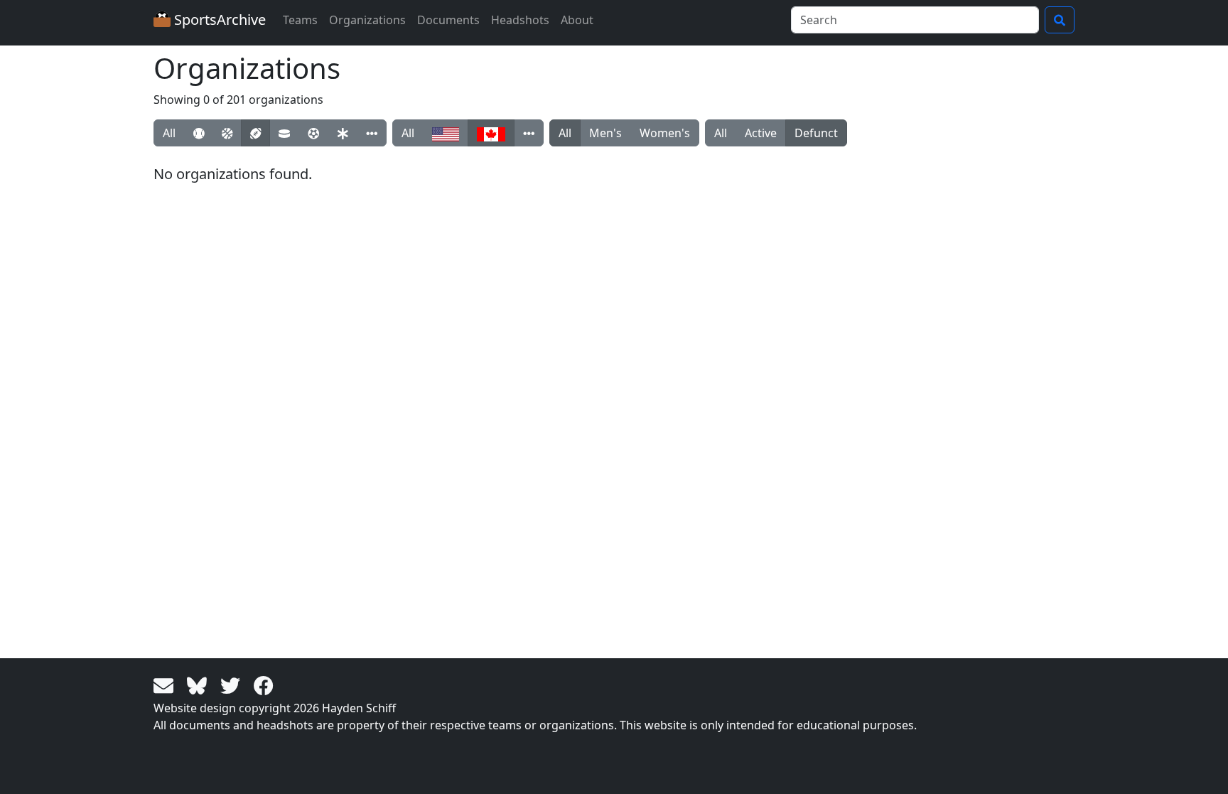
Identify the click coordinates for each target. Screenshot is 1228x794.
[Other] (372, 132)
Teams (300, 20)
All (169, 133)
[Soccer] (313, 132)
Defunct (816, 133)
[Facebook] (264, 684)
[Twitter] (232, 684)
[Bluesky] (199, 684)
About (577, 20)
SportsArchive (218, 19)
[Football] (255, 132)
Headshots (520, 20)
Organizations (367, 20)
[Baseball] (198, 132)
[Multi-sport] (342, 132)
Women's (665, 133)
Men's (605, 133)
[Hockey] (284, 132)
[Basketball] (227, 132)
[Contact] (166, 684)
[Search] (1059, 19)
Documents (448, 20)
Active (761, 133)
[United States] (445, 132)
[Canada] (491, 132)
